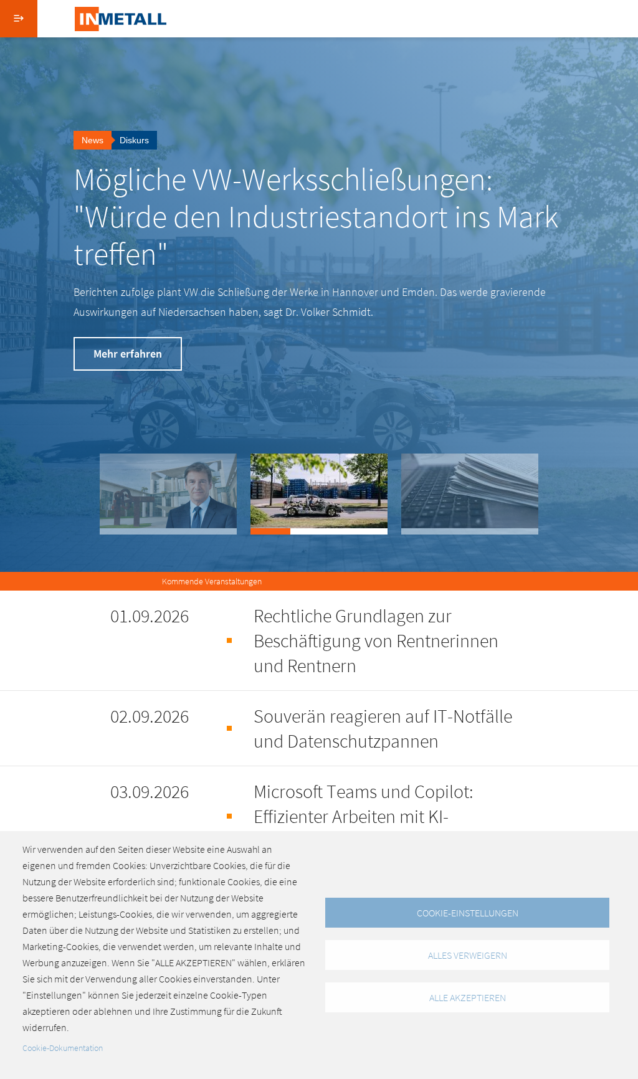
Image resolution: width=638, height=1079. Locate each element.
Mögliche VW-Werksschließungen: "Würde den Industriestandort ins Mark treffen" (316, 216)
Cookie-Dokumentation (62, 1048)
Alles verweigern (467, 955)
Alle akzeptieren (467, 997)
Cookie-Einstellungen (467, 912)
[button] (168, 494)
